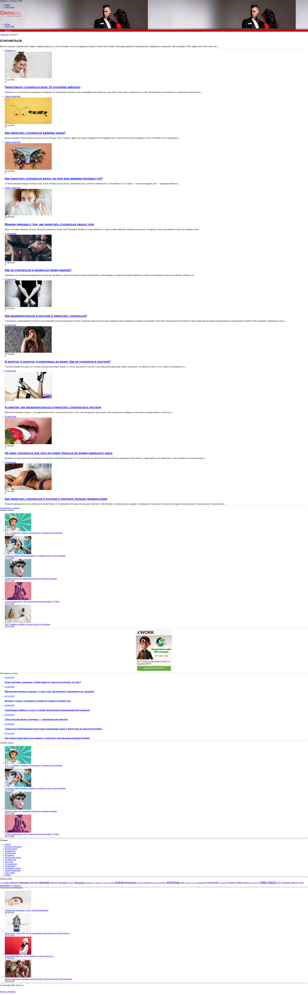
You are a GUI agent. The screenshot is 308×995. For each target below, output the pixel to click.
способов (4, 885)
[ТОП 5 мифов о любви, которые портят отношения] (18, 622)
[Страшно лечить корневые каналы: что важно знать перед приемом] (18, 554)
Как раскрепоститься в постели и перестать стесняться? (46, 315)
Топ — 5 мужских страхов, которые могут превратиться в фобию (33, 533)
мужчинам (139, 883)
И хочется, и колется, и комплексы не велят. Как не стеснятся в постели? (58, 361)
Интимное (9, 855)
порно (239, 882)
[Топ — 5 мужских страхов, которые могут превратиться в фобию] (18, 531)
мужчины (173, 882)
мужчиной (154, 883)
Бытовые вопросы (13, 847)
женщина (71, 883)
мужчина (130, 882)
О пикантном (10, 860)
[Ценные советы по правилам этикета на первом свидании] (18, 576)
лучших (105, 883)
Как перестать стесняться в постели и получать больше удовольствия (56, 498)
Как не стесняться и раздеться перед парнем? (38, 270)
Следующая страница (10, 508)
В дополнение (11, 849)
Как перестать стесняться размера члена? (35, 132)
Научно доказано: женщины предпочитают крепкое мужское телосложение (38, 979)
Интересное (10, 853)
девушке (33, 882)
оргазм (194, 883)
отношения (212, 882)
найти (182, 883)
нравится (188, 883)
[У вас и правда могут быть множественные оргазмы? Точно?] (18, 599)
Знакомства (10, 851)
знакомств (98, 883)
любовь (111, 883)
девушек (14, 882)
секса (271, 882)
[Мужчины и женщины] (10, 20)
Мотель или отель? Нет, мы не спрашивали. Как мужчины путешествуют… (38, 933)
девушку (54, 883)
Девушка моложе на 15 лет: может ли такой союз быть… (30, 956)
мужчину (162, 883)
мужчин (120, 882)
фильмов (17, 885)
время (6, 883)
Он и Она (9, 862)
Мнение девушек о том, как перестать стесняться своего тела (49, 224)
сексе (278, 883)
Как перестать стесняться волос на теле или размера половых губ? (54, 178)
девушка (24, 882)
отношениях (223, 883)
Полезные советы (13, 868)
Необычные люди (13, 857)
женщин (62, 882)
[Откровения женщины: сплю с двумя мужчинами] (18, 908)
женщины (79, 882)
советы (301, 883)
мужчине (147, 883)
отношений (200, 883)
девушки (43, 882)
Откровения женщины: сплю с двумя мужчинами (26, 910)
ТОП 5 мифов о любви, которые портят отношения (27, 624)
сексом (285, 882)
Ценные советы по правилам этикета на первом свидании (31, 579)
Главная (3, 35)
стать (11, 885)
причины (255, 883)
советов (293, 882)
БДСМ (7, 844)
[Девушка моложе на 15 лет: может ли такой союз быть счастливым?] (18, 954)
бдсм (1, 883)
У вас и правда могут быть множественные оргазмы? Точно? (32, 601)
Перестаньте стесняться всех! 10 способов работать (43, 87)
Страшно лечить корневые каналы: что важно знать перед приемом (35, 556)
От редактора (11, 864)
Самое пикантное (13, 870)
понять (232, 882)
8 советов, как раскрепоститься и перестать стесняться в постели (53, 407)
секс (263, 882)
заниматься (89, 883)
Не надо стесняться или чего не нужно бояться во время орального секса (58, 453)
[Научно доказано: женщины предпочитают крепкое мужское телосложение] (18, 977)
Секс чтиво (10, 873)
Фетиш (8, 875)
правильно (247, 883)
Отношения (10, 866)
